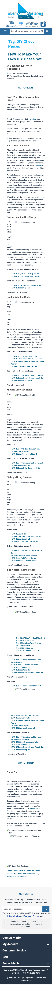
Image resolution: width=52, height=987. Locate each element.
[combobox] (27, 31)
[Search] (47, 31)
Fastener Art (32, 874)
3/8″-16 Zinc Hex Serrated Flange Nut (27, 359)
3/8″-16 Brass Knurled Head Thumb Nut (27, 378)
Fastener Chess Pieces (17, 876)
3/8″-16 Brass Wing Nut (21, 465)
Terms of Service (31, 916)
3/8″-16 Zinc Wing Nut (20, 451)
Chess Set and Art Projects (19, 871)
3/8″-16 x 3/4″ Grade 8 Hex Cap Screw (26, 285)
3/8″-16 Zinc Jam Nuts (25, 641)
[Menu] (5, 31)
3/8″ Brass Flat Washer (21, 667)
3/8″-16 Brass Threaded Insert (24, 561)
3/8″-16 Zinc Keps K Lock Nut (27, 651)
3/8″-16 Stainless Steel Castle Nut (25, 366)
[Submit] (46, 909)
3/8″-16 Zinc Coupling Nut (22, 539)
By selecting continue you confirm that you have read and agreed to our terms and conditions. (26, 924)
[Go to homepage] (26, 10)
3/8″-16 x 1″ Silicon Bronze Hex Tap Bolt (27, 375)
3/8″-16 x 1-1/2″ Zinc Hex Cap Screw (26, 449)
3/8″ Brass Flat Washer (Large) (24, 558)
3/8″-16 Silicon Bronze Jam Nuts (25, 665)
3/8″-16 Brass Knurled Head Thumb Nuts (28, 747)
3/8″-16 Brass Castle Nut (22, 380)
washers (33, 119)
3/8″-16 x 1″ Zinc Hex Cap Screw (24, 356)
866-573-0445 (32, 24)
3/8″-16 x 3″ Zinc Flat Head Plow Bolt (30, 638)
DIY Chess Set (20, 874)
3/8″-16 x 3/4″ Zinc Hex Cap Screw (25, 274)
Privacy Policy (13, 916)
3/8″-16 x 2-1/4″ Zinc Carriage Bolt (25, 541)
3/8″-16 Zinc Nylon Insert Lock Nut (25, 454)
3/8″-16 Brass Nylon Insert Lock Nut (26, 468)
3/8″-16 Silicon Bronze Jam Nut (24, 555)
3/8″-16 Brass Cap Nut (21, 288)
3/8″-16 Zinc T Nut (19, 534)
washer (39, 165)
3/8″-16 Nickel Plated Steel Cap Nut (26, 276)
